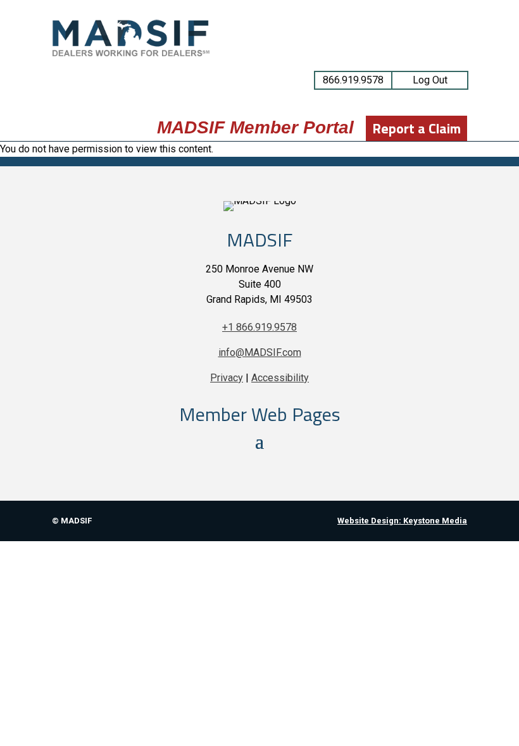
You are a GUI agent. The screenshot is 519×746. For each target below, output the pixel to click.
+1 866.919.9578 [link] (259, 327)
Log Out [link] (430, 80)
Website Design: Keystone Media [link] (402, 520)
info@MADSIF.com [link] (259, 352)
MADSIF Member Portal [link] (255, 127)
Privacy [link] (226, 378)
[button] (259, 441)
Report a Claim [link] (416, 128)
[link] (131, 55)
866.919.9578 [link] (353, 80)
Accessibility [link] (280, 378)
